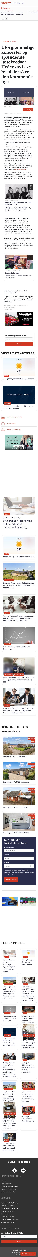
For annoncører (6, 1184)
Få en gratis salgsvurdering (10, 1219)
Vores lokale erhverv (7, 1206)
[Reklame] (19, 319)
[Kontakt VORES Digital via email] (23, 1170)
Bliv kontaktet (11, 879)
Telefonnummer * (9, 847)
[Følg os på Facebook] (14, 1170)
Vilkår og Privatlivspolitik (9, 1186)
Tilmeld (19, 344)
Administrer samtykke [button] (8, 1192)
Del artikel (27, 110)
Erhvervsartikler (6, 1214)
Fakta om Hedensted (8, 1211)
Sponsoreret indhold (8, 1222)
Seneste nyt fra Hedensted (9, 1203)
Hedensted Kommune (8, 1217)
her (19, 291)
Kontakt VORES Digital (8, 1189)
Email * (6, 855)
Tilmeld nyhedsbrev (28, 1254)
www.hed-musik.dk (20, 169)
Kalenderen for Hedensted (9, 1208)
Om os (3, 1181)
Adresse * (7, 862)
